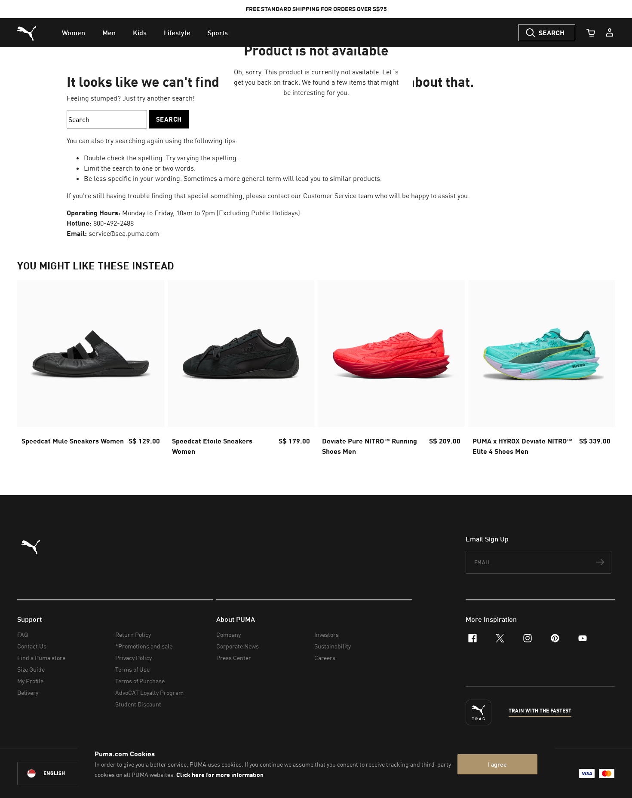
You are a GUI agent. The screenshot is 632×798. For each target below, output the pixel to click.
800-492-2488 (113, 223)
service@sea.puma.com (124, 233)
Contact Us (31, 646)
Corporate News (237, 646)
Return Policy (133, 634)
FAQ (22, 634)
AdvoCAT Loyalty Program (149, 692)
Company (228, 634)
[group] (90, 370)
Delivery (27, 692)
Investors (326, 634)
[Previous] (31, 370)
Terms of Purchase (140, 681)
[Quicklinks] (609, 32)
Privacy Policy (133, 657)
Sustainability (332, 646)
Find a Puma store (41, 657)
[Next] (601, 370)
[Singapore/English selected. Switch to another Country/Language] (65, 773)
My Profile (30, 681)
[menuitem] (73, 32)
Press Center (233, 657)
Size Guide (31, 669)
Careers (324, 657)
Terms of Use (132, 669)
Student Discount (138, 704)
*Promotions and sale (143, 646)
